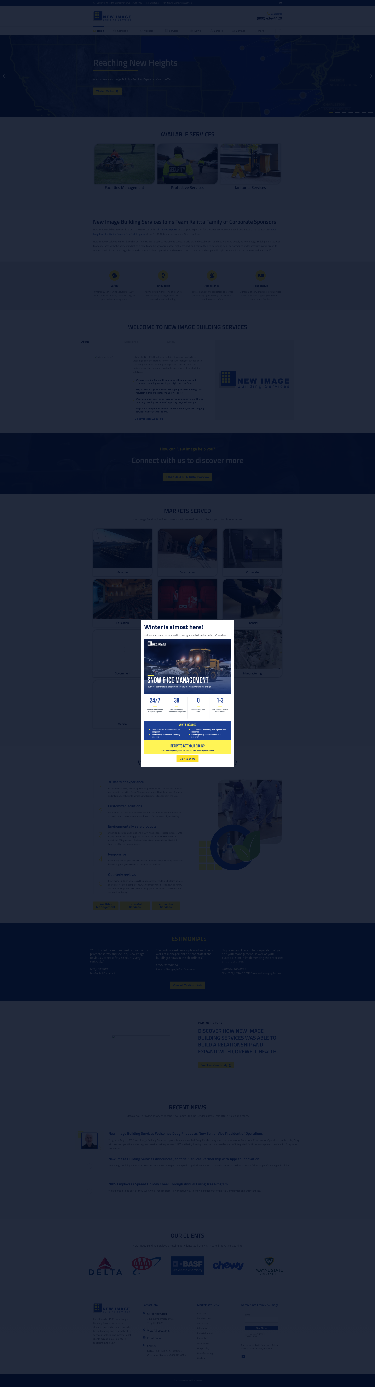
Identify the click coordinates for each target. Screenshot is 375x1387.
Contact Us (187, 758)
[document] (187, 693)
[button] (230, 624)
